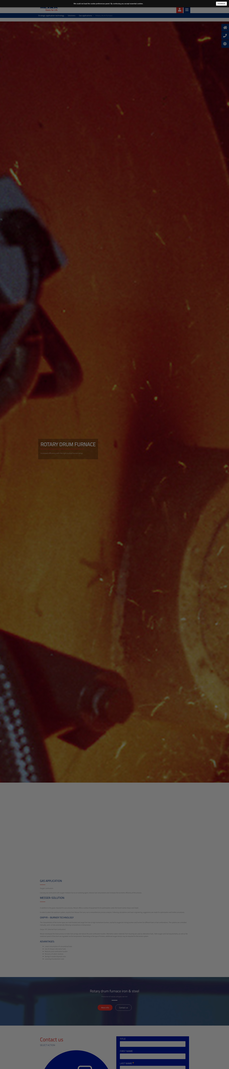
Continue (221, 4)
